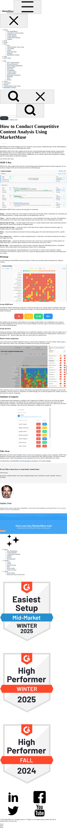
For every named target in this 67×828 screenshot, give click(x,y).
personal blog (16, 509)
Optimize (9, 39)
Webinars (9, 53)
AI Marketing (10, 70)
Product (5, 30)
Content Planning (12, 36)
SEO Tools (10, 68)
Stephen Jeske (14, 119)
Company (6, 560)
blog (6, 472)
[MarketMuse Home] (7, 13)
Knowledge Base (11, 51)
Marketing (10, 76)
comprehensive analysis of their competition (46, 455)
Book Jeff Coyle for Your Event (16, 574)
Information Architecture (14, 75)
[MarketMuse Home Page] (13, 546)
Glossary (5, 84)
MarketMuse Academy (13, 55)
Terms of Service (11, 570)
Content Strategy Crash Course (15, 47)
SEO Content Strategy (13, 62)
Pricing (5, 42)
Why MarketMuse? (12, 31)
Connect (5, 571)
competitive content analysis (34, 146)
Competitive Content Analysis (15, 33)
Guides (9, 50)
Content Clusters (11, 34)
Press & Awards (11, 565)
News (8, 78)
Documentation (11, 559)
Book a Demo (11, 573)
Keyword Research (12, 64)
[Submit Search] (30, 110)
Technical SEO (11, 67)
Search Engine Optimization (15, 65)
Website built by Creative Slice (8, 821)
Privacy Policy (11, 568)
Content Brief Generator (13, 37)
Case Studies (10, 48)
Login (5, 56)
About (5, 40)
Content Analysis (11, 72)
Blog (8, 45)
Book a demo (7, 58)
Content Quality (11, 73)
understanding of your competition (23, 458)
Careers (9, 563)
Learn (5, 44)
